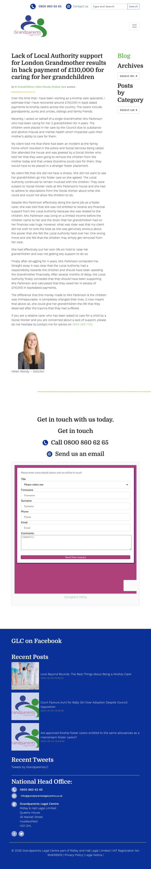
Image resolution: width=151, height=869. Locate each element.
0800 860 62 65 (50, 6)
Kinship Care (59, 87)
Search (133, 6)
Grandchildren (26, 87)
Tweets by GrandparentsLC (29, 767)
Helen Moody (42, 87)
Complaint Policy (75, 597)
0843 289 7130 (82, 324)
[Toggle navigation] (134, 26)
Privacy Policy (74, 855)
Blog (123, 56)
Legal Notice (93, 855)
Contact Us (80, 6)
